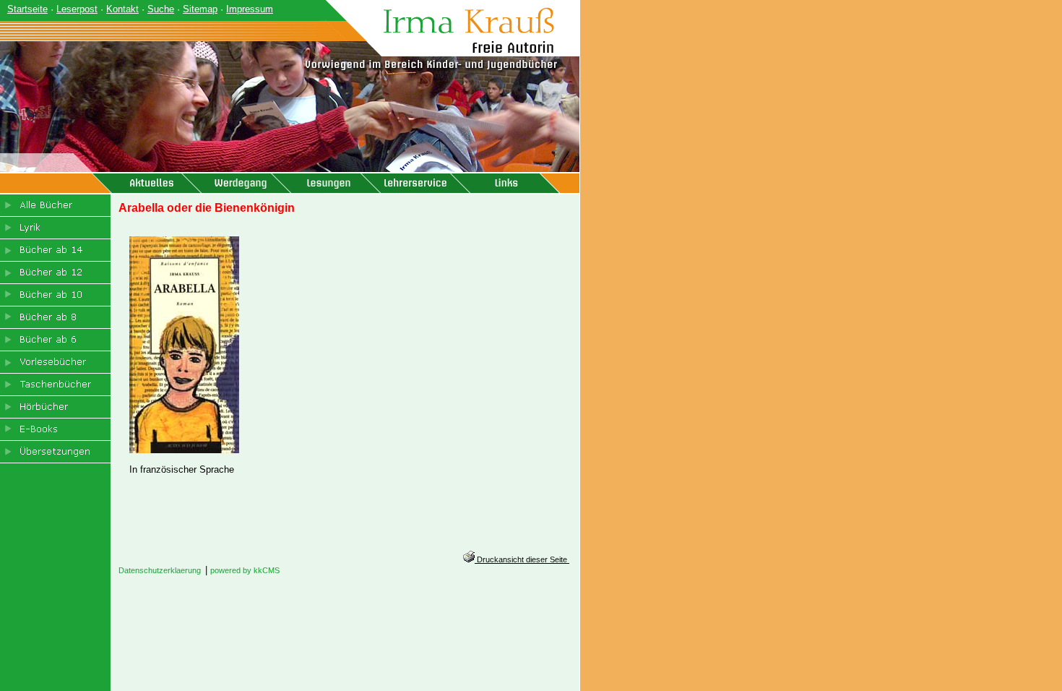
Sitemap (200, 9)
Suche (160, 9)
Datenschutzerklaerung (159, 570)
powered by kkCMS (245, 570)
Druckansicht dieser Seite (522, 559)
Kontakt (122, 9)
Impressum (249, 9)
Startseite (27, 9)
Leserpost (77, 9)
